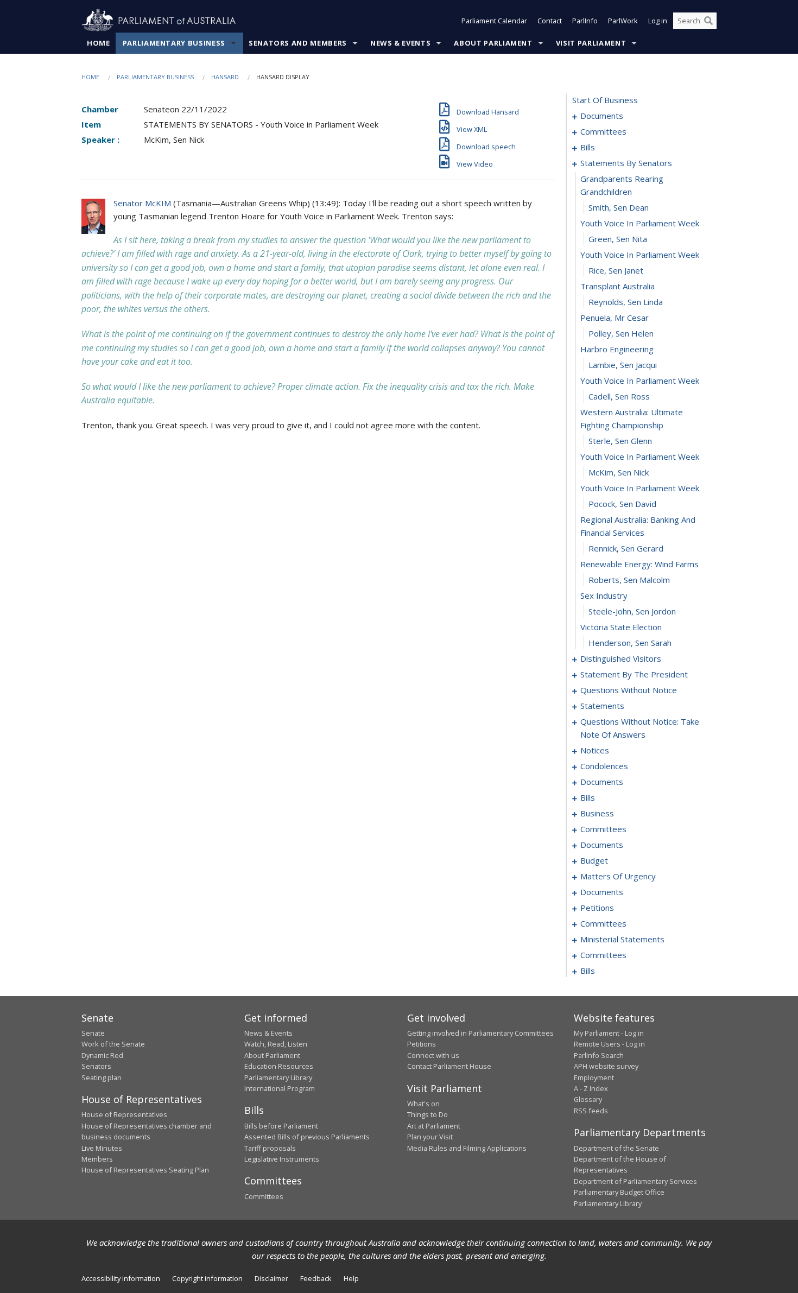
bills (587, 147)
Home (98, 43)
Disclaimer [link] (271, 1278)
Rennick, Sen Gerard (625, 548)
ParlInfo (585, 21)
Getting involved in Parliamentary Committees (480, 1033)
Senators (96, 1066)
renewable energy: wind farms (639, 564)
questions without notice (628, 689)
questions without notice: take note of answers (639, 728)
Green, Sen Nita (617, 238)
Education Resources (278, 1066)
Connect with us (433, 1055)
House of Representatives (124, 1114)
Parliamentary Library (278, 1077)
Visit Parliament (591, 43)
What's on (423, 1103)
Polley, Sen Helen (621, 333)
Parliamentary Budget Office (619, 1192)
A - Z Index (591, 1088)
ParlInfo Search (599, 1055)
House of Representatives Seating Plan (145, 1170)
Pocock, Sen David (622, 503)
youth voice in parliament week (639, 223)
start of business (605, 99)
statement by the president (634, 674)
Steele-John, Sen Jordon (632, 611)
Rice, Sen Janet (615, 270)
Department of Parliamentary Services (635, 1181)
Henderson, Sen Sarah (630, 642)
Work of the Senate (113, 1044)
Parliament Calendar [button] (494, 21)
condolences (604, 765)
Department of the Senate (616, 1148)
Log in (657, 21)
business (597, 813)
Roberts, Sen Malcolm (629, 579)
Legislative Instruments (281, 1159)
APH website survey (606, 1066)
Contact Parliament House (449, 1066)
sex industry (604, 595)
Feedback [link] (316, 1278)
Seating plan (101, 1077)
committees (603, 131)
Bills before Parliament (281, 1126)
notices (594, 750)
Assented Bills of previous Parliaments (307, 1137)
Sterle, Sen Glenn (620, 440)
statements (602, 705)
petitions (597, 907)
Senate (93, 1033)
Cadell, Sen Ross (619, 396)
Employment (594, 1077)
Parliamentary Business (174, 43)
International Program (279, 1088)
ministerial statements (622, 939)
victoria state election (621, 627)
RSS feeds (591, 1110)
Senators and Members (298, 43)
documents (601, 115)
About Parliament (493, 43)
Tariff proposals (270, 1148)
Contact (549, 21)
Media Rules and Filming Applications (467, 1148)
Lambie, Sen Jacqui (622, 364)
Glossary (588, 1099)
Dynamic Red (102, 1055)
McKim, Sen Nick (618, 472)
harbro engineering (617, 349)
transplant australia (617, 286)
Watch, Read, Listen (275, 1044)
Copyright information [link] (207, 1278)
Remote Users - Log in (609, 1044)
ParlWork (623, 21)
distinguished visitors (620, 658)
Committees (263, 1196)
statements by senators (626, 162)
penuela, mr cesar (614, 317)
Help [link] (351, 1278)
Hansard (225, 77)
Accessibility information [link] (120, 1278)
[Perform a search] (708, 20)
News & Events (400, 43)
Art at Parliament (433, 1126)
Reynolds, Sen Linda (625, 301)
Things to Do (427, 1114)
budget (594, 860)
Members (97, 1159)
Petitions (421, 1044)
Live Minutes (101, 1148)
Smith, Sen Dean (618, 207)
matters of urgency (618, 876)
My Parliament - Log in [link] (609, 1033)
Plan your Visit (430, 1137)
